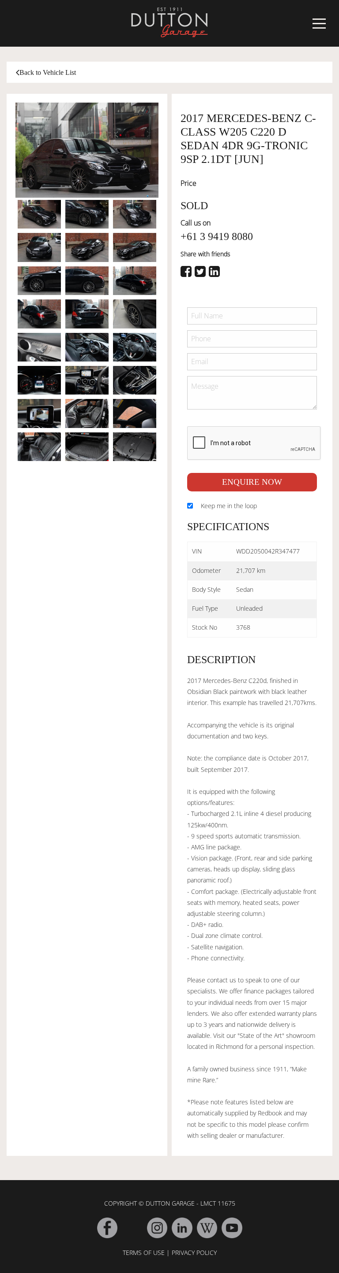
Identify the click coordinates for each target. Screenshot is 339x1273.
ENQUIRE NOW (252, 482)
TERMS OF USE (144, 1252)
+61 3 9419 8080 (217, 236)
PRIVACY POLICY (194, 1252)
